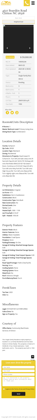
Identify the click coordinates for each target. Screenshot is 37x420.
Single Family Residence (13, 339)
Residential (10, 57)
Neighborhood (18, 22)
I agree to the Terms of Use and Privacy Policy (19, 389)
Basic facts (18, 18)
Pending (21, 82)
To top (33, 360)
